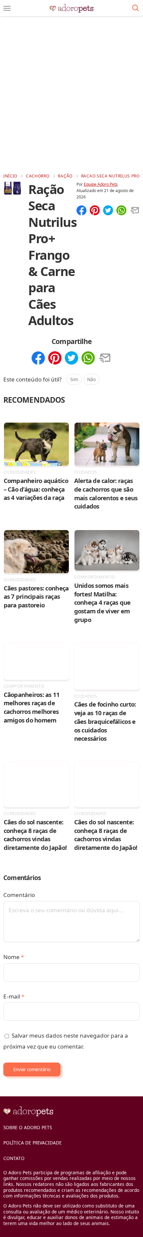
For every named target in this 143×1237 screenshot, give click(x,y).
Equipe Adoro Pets (101, 184)
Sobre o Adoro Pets (27, 1127)
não (91, 379)
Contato (14, 1158)
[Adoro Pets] (72, 8)
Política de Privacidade (32, 1142)
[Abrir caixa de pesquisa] (135, 8)
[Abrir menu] (7, 8)
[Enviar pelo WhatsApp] (121, 211)
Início (10, 176)
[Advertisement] (71, 94)
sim (74, 379)
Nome (13, 957)
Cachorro (38, 176)
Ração (65, 176)
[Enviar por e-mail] (135, 211)
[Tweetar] (108, 211)
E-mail (13, 996)
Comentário (19, 895)
